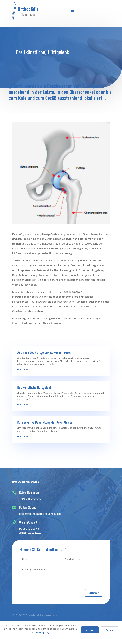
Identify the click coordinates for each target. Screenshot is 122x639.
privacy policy (42, 632)
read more (22, 369)
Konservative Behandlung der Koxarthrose (44, 423)
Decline (109, 629)
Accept (90, 629)
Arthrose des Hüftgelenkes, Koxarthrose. (44, 353)
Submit (93, 593)
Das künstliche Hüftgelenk (34, 388)
